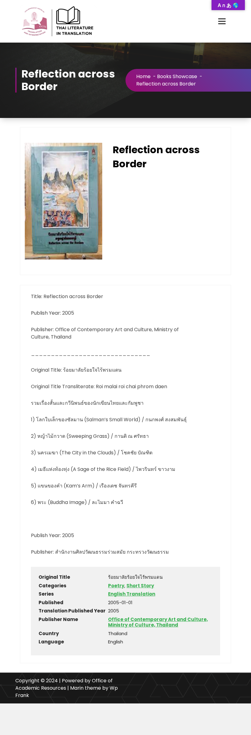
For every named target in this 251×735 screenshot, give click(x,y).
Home (143, 76)
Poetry (116, 585)
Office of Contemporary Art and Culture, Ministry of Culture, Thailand (158, 622)
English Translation (131, 594)
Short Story (140, 585)
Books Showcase (177, 76)
